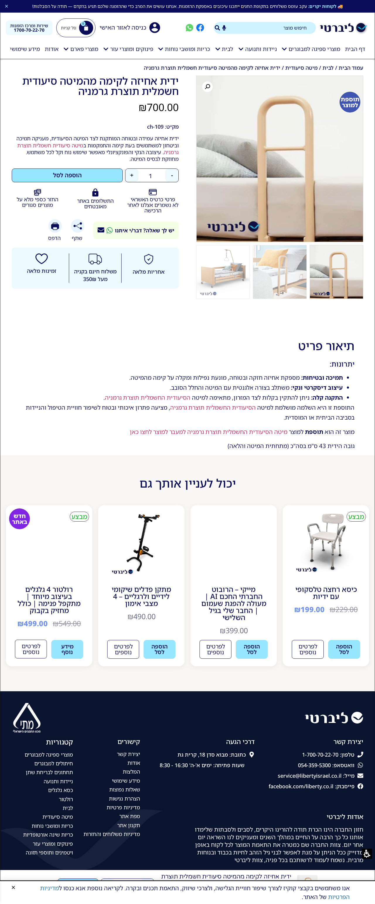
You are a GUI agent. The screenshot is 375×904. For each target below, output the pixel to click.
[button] (13, 887)
